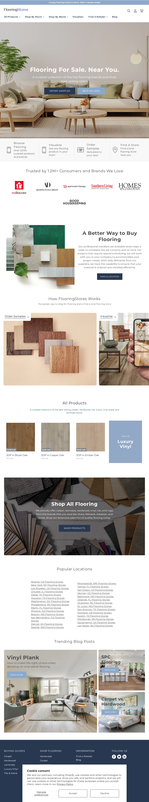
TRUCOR (9, 458)
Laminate (9, 764)
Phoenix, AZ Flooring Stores (47, 611)
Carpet (8, 756)
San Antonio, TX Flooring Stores (96, 609)
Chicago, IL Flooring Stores (47, 591)
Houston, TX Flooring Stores (48, 598)
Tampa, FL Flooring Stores (93, 586)
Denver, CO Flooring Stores (93, 593)
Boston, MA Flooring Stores (47, 614)
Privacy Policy (65, 784)
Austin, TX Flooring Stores (92, 616)
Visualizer (78, 16)
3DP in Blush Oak (17, 455)
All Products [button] (11, 16)
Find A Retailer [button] (97, 16)
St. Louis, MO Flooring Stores (94, 606)
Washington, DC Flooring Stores (50, 601)
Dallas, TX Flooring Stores (46, 594)
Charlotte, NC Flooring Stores (94, 603)
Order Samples (59, 90)
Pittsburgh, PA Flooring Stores (95, 619)
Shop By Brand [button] (57, 16)
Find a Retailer (84, 756)
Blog (114, 16)
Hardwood (10, 760)
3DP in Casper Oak (52, 455)
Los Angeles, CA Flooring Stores (50, 588)
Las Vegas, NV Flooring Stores (95, 625)
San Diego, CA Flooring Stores (95, 590)
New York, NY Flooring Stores (48, 585)
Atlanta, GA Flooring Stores (47, 582)
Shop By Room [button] (34, 16)
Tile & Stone (10, 773)
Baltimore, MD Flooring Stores (95, 596)
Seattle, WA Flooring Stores (47, 627)
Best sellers (91, 90)
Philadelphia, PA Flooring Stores (50, 604)
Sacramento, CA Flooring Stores (96, 622)
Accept (73, 793)
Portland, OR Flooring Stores (94, 612)
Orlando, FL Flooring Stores (93, 599)
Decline (104, 793)
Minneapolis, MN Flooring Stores (96, 583)
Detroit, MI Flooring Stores (47, 624)
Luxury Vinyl (11, 769)
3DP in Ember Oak (87, 455)
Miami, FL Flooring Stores (46, 608)
